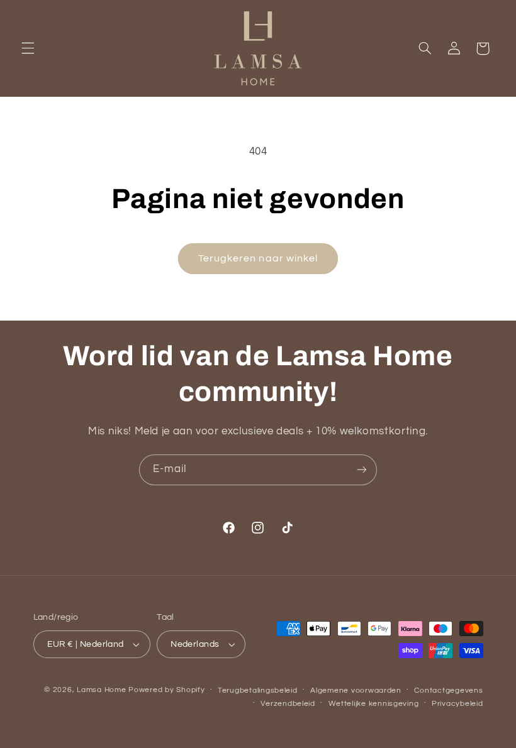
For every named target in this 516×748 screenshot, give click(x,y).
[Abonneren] (361, 469)
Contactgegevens (448, 690)
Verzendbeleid (288, 703)
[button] (27, 48)
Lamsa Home (101, 689)
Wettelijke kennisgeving (373, 703)
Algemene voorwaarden (355, 690)
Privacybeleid (457, 703)
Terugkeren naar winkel (258, 258)
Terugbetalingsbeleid (258, 690)
